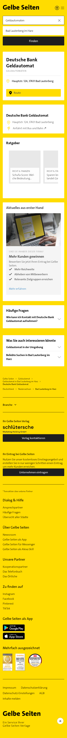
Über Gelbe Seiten (16, 527)
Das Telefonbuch (12, 571)
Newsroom (9, 534)
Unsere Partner (14, 559)
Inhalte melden (11, 698)
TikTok (6, 608)
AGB (41, 693)
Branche (7, 405)
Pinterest (8, 603)
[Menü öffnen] (62, 8)
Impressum (9, 687)
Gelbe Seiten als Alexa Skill (18, 549)
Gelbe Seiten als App (15, 539)
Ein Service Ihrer (16, 724)
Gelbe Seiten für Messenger (19, 544)
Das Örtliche (10, 576)
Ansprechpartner (13, 507)
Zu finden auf (13, 586)
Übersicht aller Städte (15, 517)
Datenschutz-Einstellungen (19, 693)
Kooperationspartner (15, 567)
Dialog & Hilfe (13, 500)
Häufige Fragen (11, 512)
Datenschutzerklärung (34, 687)
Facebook (8, 599)
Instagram (9, 594)
